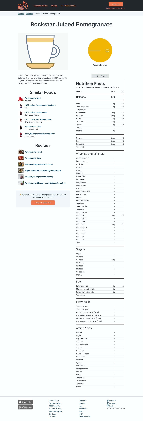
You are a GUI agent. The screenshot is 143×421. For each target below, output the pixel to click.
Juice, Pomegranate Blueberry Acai (40, 134)
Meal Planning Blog (55, 411)
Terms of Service (84, 417)
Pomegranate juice (33, 98)
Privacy (81, 411)
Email (111, 406)
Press (80, 406)
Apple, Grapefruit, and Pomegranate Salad (43, 170)
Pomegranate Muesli (33, 152)
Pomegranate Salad (33, 158)
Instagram (112, 403)
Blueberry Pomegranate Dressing (39, 177)
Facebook (112, 401)
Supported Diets (41, 6)
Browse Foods (54, 401)
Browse (21, 14)
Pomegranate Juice (33, 126)
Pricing (54, 6)
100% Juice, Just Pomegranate (38, 119)
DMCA (81, 414)
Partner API (82, 401)
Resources (52, 417)
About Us (82, 403)
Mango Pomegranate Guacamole (39, 164)
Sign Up (115, 4)
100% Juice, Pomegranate (36, 112)
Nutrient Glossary (55, 408)
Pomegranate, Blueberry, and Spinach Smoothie (45, 183)
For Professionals (68, 6)
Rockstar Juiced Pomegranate (71, 24)
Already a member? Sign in (115, 8)
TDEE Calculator (54, 406)
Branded (29, 14)
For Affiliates (83, 408)
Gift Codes (53, 414)
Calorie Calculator (55, 403)
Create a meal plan (43, 202)
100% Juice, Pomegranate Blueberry (40, 105)
